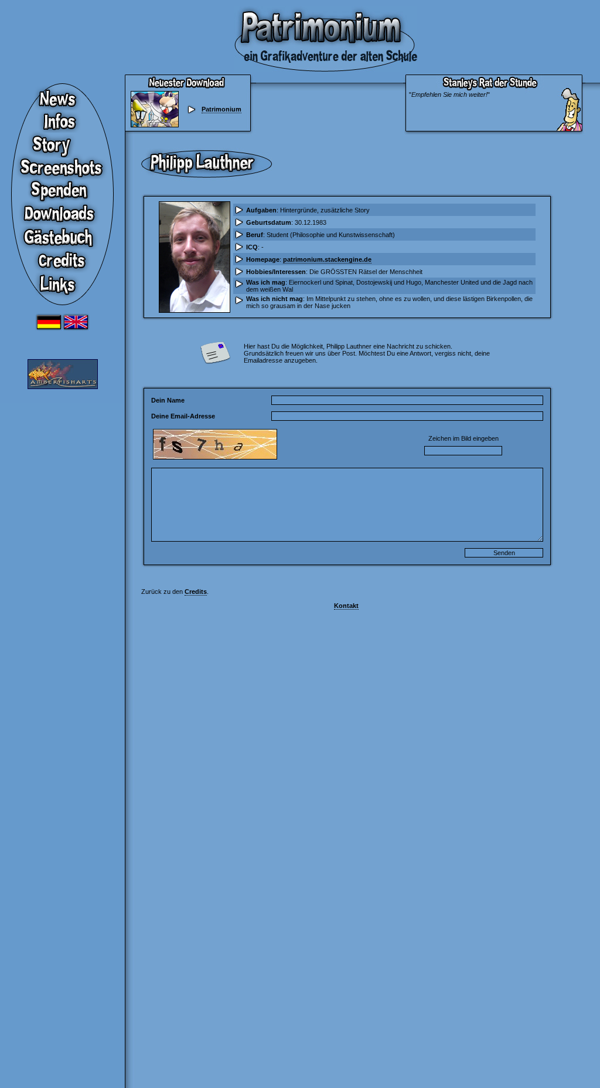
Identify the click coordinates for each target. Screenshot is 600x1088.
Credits (196, 591)
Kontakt (346, 605)
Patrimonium (221, 109)
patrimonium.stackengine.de (327, 259)
